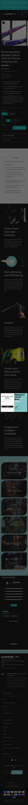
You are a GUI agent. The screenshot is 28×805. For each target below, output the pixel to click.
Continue (7, 406)
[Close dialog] (26, 394)
